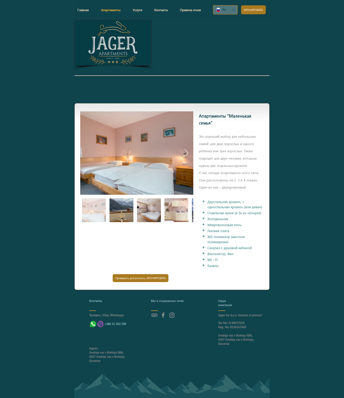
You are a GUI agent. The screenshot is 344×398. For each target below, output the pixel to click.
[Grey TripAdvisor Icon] (154, 315)
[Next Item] (186, 153)
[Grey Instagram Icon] (171, 315)
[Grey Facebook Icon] (163, 315)
